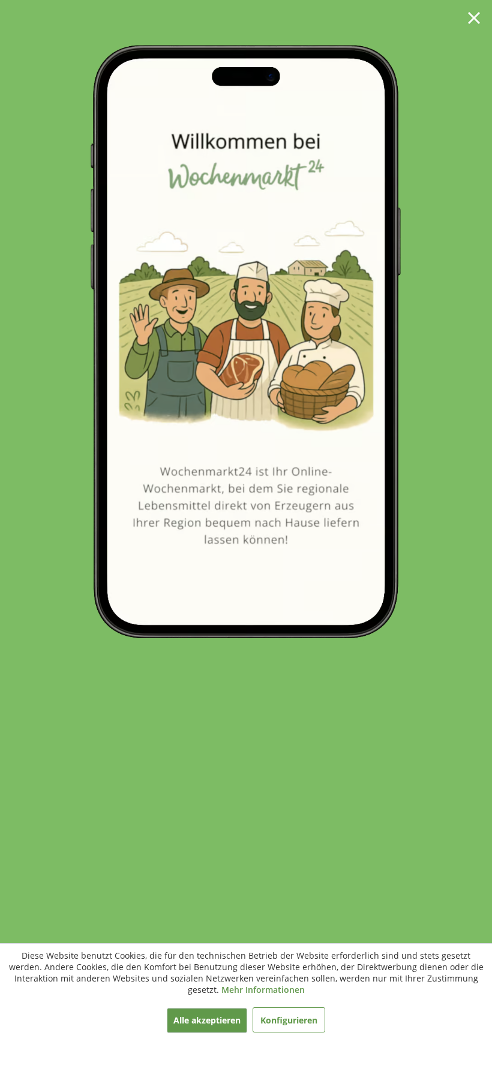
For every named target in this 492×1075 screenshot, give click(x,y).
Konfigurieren (288, 1020)
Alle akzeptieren (207, 1020)
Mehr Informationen (263, 989)
